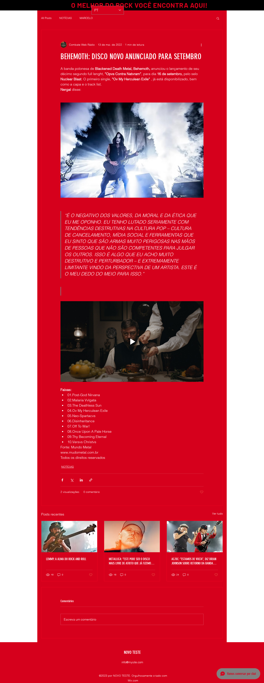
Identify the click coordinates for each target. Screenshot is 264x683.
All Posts (46, 18)
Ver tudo (217, 513)
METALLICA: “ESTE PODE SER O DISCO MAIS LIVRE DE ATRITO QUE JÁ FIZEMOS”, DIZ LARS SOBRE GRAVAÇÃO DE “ (131, 561)
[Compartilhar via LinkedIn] (81, 480)
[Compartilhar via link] (91, 480)
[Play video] (132, 341)
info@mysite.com (132, 662)
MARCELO (86, 18)
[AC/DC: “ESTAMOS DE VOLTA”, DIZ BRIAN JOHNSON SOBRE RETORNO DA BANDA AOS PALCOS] (195, 536)
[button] (218, 18)
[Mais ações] (201, 44)
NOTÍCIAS (65, 18)
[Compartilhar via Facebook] (62, 480)
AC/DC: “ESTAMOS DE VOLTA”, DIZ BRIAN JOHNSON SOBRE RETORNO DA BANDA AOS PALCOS (193, 561)
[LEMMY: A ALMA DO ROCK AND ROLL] (69, 536)
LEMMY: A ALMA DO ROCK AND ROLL (66, 559)
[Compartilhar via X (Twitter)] (72, 480)
